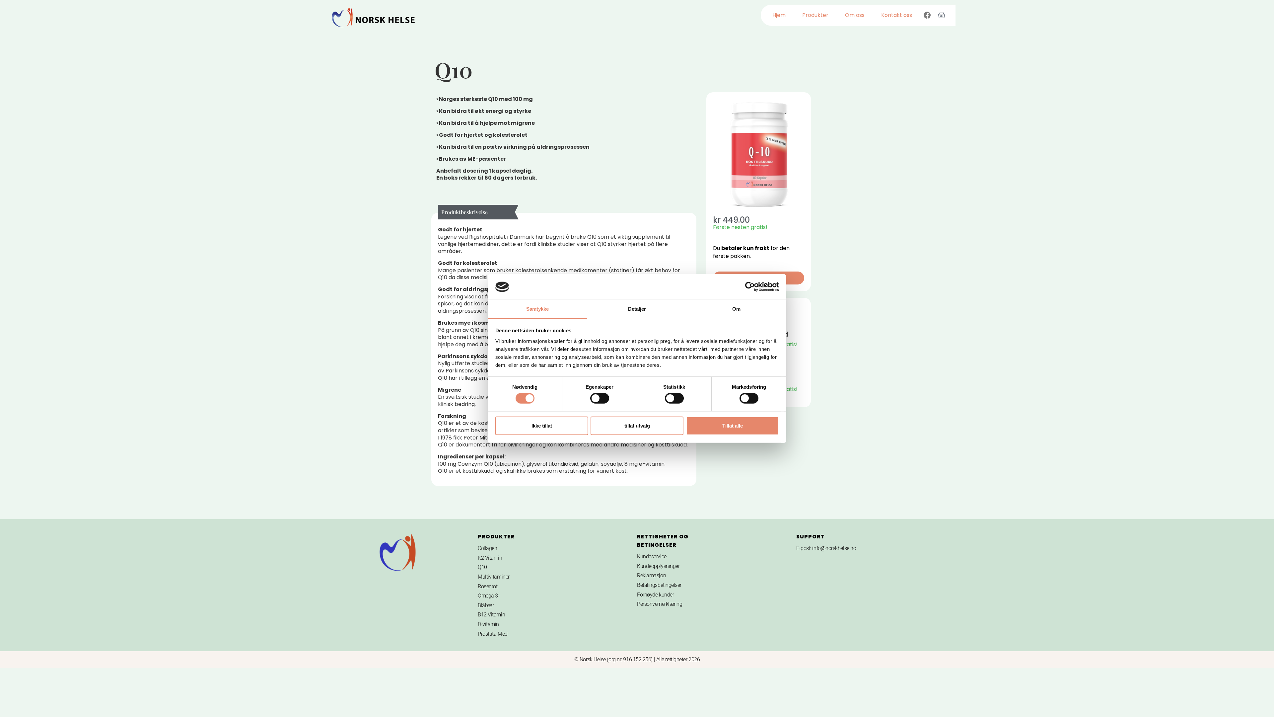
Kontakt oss (896, 15)
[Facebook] (927, 15)
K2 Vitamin (490, 558)
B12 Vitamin (491, 614)
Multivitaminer (494, 577)
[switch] (599, 398)
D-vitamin (488, 624)
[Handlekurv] (941, 15)
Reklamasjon (651, 575)
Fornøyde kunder (655, 595)
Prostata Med (493, 634)
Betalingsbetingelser (659, 585)
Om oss (855, 15)
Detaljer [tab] (637, 309)
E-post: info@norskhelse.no (826, 548)
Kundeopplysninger (658, 566)
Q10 (482, 567)
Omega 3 (488, 596)
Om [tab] (736, 309)
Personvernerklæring (659, 604)
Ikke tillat (541, 425)
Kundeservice (652, 556)
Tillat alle (732, 425)
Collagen (487, 548)
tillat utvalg (637, 425)
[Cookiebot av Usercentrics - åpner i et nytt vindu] (750, 287)
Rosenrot (487, 586)
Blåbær (486, 605)
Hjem (779, 15)
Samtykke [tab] (537, 309)
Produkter (815, 15)
